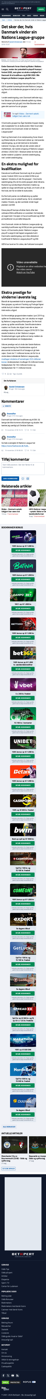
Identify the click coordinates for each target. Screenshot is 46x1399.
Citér (34, 430)
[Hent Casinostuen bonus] (23, 858)
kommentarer (40, 43)
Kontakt (4, 1349)
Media (42, 16)
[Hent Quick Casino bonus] (23, 536)
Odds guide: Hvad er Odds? (12, 1336)
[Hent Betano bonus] (23, 771)
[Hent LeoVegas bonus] (23, 979)
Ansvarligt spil (7, 1339)
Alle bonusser (9, 1126)
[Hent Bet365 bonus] (23, 653)
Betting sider (6, 1295)
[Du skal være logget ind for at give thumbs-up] (2, 373)
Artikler (10, 20)
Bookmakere (6, 16)
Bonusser (16, 16)
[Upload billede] (28, 478)
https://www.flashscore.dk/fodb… (15, 446)
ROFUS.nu (23, 2)
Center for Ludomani (9, 1286)
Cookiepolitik (6, 1366)
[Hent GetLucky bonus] (23, 948)
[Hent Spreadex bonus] (23, 1008)
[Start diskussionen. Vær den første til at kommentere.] (23, 468)
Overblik (19, 373)
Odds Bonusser (7, 1299)
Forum (35, 16)
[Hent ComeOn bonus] (23, 890)
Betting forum (7, 1322)
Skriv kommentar (10, 478)
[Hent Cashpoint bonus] (23, 800)
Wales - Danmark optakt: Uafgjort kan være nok (25, 114)
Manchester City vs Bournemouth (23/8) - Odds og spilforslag (14, 1158)
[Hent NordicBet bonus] (23, 1069)
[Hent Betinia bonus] (23, 565)
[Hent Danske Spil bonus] (23, 1101)
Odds (29, 16)
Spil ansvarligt (7, 2)
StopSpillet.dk (11, 3)
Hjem (3, 20)
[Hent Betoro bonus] (23, 624)
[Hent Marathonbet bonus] (23, 1040)
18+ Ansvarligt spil (28, 1394)
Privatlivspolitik (7, 1363)
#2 (2, 450)
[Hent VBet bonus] (23, 684)
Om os (4, 1352)
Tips (23, 16)
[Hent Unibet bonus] (23, 742)
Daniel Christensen (16, 42)
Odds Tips (5, 1269)
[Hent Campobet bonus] (23, 594)
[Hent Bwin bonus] (23, 829)
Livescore (5, 1332)
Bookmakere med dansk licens (13, 1306)
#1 (2, 430)
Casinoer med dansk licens (11, 1309)
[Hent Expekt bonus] (23, 919)
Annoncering (6, 1356)
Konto (41, 9)
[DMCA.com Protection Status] (11, 1382)
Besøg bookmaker (23, 550)
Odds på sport (6, 1272)
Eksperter (5, 1279)
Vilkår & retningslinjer (10, 1359)
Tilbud (3, 1312)
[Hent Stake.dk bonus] (23, 713)
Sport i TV (5, 1282)
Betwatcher (6, 1326)
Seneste (8, 406)
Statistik (4, 1329)
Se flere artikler (8, 1168)
